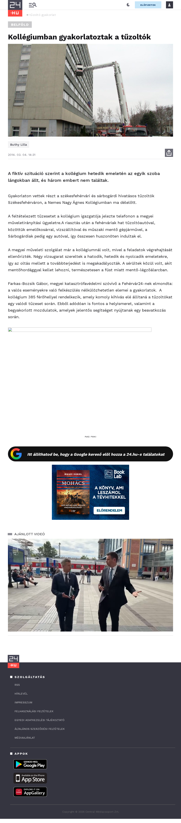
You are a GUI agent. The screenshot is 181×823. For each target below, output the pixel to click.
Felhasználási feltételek (34, 711)
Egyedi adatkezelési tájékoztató (39, 720)
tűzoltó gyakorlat (42, 15)
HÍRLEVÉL (21, 693)
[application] (90, 585)
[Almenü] (33, 5)
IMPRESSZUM (23, 702)
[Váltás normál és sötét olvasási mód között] (128, 4)
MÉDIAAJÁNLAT (25, 737)
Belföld (20, 24)
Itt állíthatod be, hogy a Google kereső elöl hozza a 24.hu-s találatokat (95, 454)
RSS (17, 684)
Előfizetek (148, 5)
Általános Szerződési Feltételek (40, 728)
